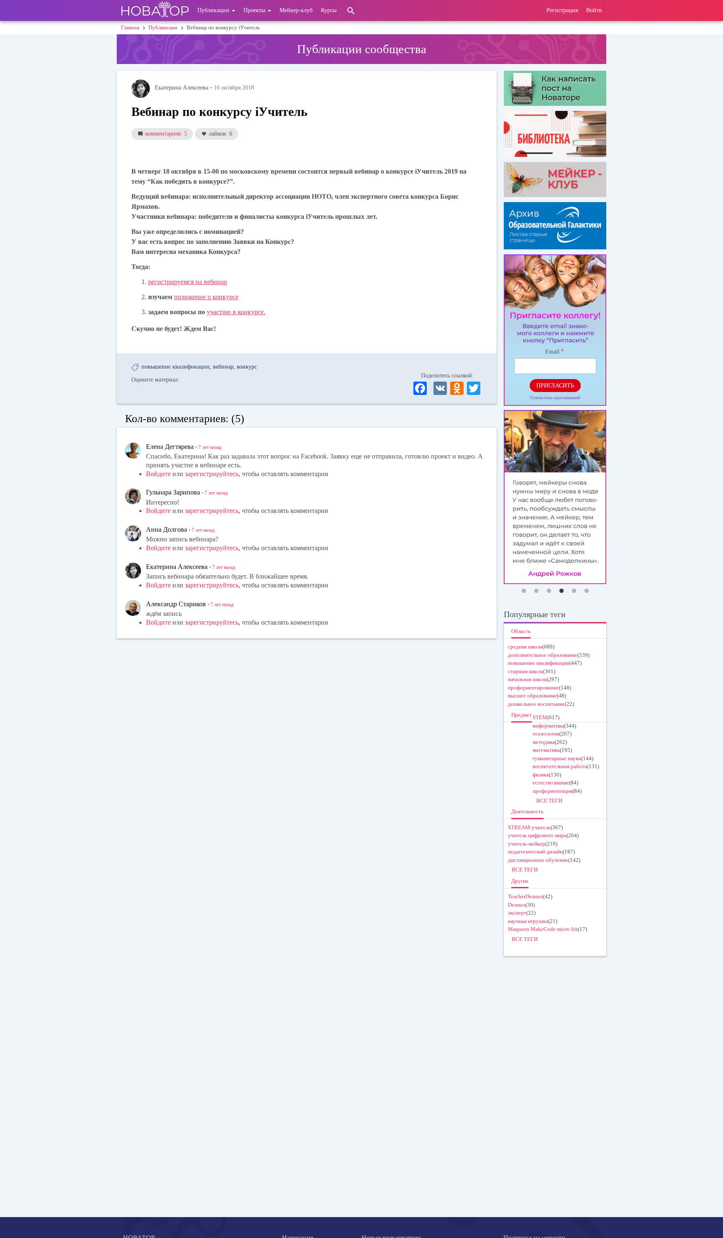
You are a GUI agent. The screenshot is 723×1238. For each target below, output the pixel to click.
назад (209, 447)
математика (546, 750)
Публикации (214, 10)
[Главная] (155, 10)
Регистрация (562, 10)
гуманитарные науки (557, 758)
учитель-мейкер (526, 844)
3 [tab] (549, 591)
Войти (594, 10)
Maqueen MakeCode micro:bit (543, 929)
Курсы (328, 10)
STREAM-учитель (529, 827)
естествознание (551, 782)
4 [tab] (561, 591)
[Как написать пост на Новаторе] (555, 88)
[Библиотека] (555, 133)
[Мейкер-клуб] (555, 179)
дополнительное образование (542, 655)
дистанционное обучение (538, 860)
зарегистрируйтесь (211, 473)
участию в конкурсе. (236, 311)
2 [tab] (536, 591)
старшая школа (525, 671)
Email (552, 352)
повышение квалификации (175, 367)
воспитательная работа (560, 766)
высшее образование (532, 695)
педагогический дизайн (535, 851)
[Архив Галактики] (555, 225)
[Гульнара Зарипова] (133, 496)
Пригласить (555, 385)
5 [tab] (574, 591)
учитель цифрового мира (537, 835)
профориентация (552, 791)
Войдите (158, 473)
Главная (130, 27)
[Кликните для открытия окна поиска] (351, 10)
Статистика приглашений (555, 397)
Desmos (517, 905)
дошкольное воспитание (536, 704)
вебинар (223, 367)
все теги (549, 800)
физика (541, 775)
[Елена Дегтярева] (133, 451)
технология (546, 733)
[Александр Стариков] (133, 608)
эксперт (517, 913)
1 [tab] (524, 591)
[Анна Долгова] (133, 533)
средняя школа (525, 646)
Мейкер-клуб (296, 10)
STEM (540, 717)
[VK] (440, 387)
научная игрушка (528, 921)
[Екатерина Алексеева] (140, 88)
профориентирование (533, 687)
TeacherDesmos (525, 896)
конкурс (247, 367)
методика (544, 742)
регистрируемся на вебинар (187, 281)
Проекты (255, 10)
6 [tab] (586, 591)
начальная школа (527, 679)
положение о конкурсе (206, 296)
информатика (548, 726)
